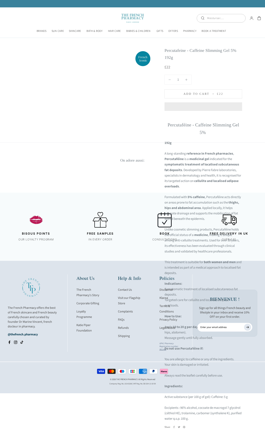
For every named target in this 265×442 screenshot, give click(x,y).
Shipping (124, 336)
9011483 (162, 349)
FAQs (121, 320)
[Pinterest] (184, 427)
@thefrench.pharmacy (23, 334)
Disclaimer (166, 290)
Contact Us (125, 290)
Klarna (163, 298)
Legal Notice (167, 328)
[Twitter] (179, 427)
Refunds (123, 328)
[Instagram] (15, 342)
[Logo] (132, 18)
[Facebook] (174, 427)
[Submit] (247, 327)
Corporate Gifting (87, 303)
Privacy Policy (168, 320)
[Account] (251, 18)
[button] (203, 106)
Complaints (125, 311)
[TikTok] (21, 342)
